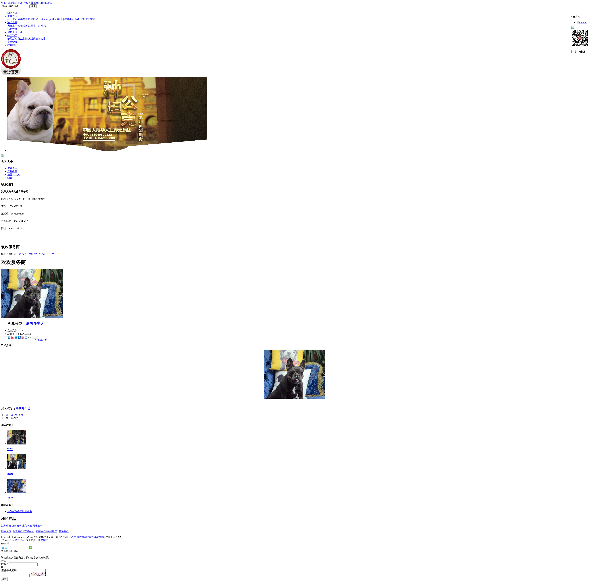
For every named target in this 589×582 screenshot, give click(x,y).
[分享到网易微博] (22, 337)
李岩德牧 (99, 537)
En (9, 2)
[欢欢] (16, 443)
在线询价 (43, 339)
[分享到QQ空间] (9, 337)
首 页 (22, 254)
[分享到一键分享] (6, 547)
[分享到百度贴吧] (20, 547)
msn (585, 22)
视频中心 (69, 19)
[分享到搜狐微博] (23, 547)
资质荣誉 (90, 19)
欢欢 (10, 449)
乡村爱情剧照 (56, 19)
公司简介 (12, 19)
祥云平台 (20, 540)
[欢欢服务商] (32, 317)
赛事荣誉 (23, 19)
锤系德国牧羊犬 (85, 537)
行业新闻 (23, 38)
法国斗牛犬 (34, 25)
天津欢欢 (37, 525)
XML (49, 2)
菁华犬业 (12, 16)
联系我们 (33, 19)
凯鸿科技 (43, 540)
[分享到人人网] (19, 337)
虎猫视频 (23, 25)
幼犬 (43, 25)
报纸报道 (80, 19)
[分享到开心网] (16, 547)
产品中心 (29, 531)
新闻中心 (41, 531)
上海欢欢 (16, 525)
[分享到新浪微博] (12, 337)
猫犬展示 (12, 22)
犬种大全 (33, 254)
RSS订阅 (40, 2)
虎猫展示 (12, 25)
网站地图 (29, 2)
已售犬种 (12, 29)
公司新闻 (12, 38)
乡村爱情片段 (14, 32)
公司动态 (12, 35)
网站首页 (12, 12)
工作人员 (43, 19)
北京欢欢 (27, 525)
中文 (3, 2)
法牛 (73, 537)
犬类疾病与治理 (36, 38)
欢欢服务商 (17, 415)
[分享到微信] (30, 547)
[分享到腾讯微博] (15, 337)
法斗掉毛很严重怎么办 (19, 511)
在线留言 (52, 531)
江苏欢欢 (6, 525)
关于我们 (18, 531)
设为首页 (17, 2)
